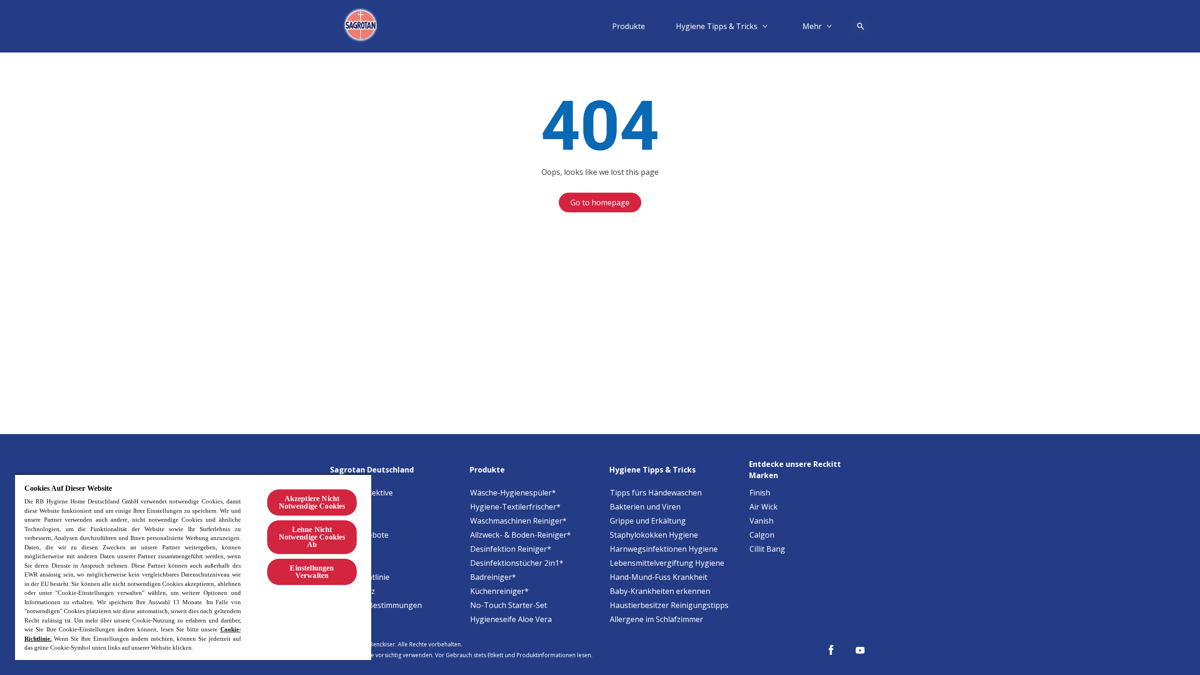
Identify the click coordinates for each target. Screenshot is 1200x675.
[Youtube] (860, 650)
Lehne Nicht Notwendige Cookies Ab (312, 536)
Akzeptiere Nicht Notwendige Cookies (312, 502)
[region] (193, 567)
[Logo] (362, 26)
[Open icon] (860, 26)
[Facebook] (831, 650)
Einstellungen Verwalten (312, 571)
